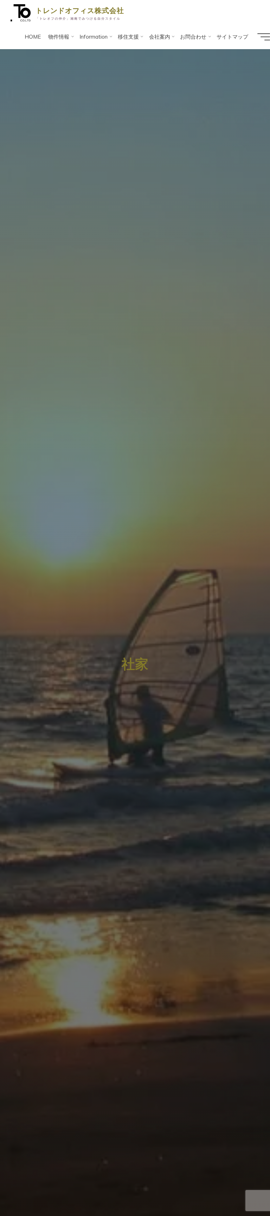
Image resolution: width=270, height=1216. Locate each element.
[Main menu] (263, 36)
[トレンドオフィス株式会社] (21, 12)
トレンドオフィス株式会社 (80, 10)
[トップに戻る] (242, 1188)
